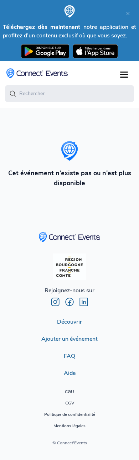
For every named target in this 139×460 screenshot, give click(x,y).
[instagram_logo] (55, 302)
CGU (69, 391)
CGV (69, 403)
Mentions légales (69, 426)
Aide (70, 373)
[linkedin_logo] (83, 302)
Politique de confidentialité (69, 414)
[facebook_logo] (69, 302)
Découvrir (69, 322)
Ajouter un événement (69, 339)
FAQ (69, 356)
